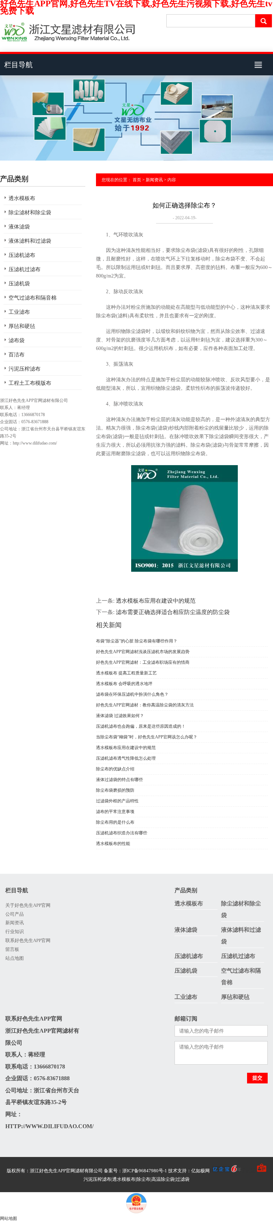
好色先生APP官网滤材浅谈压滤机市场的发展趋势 (142, 651)
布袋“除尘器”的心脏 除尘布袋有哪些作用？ (136, 641)
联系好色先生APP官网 (27, 940)
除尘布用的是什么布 (115, 822)
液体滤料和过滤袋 (30, 241)
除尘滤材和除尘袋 (30, 212)
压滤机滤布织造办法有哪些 (121, 832)
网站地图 (8, 1218)
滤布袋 (17, 340)
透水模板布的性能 (113, 843)
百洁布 (17, 354)
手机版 (248, 1170)
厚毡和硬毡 (22, 326)
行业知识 (14, 931)
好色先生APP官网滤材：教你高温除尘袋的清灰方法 (145, 704)
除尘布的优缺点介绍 (115, 768)
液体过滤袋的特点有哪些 (119, 779)
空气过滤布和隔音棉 (33, 298)
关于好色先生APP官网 (27, 905)
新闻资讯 (154, 179)
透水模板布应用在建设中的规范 (156, 601)
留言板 (12, 949)
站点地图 (14, 958)
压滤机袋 (19, 283)
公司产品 (14, 914)
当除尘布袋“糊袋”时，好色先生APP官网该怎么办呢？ (146, 736)
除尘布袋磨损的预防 (115, 790)
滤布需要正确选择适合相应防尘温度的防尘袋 (173, 612)
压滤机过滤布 (25, 269)
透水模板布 (22, 198)
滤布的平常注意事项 (115, 811)
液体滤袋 (19, 227)
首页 (137, 179)
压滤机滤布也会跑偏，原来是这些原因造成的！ (141, 726)
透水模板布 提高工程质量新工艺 (126, 673)
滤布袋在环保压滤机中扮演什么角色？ (132, 694)
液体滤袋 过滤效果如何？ (120, 715)
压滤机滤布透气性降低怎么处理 (126, 758)
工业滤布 (19, 312)
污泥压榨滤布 (25, 369)
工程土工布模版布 (30, 383)
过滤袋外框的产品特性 (117, 800)
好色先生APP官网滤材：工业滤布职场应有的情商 (142, 662)
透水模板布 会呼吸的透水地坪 (124, 683)
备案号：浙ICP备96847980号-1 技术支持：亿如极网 (157, 1170)
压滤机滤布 (22, 255)
